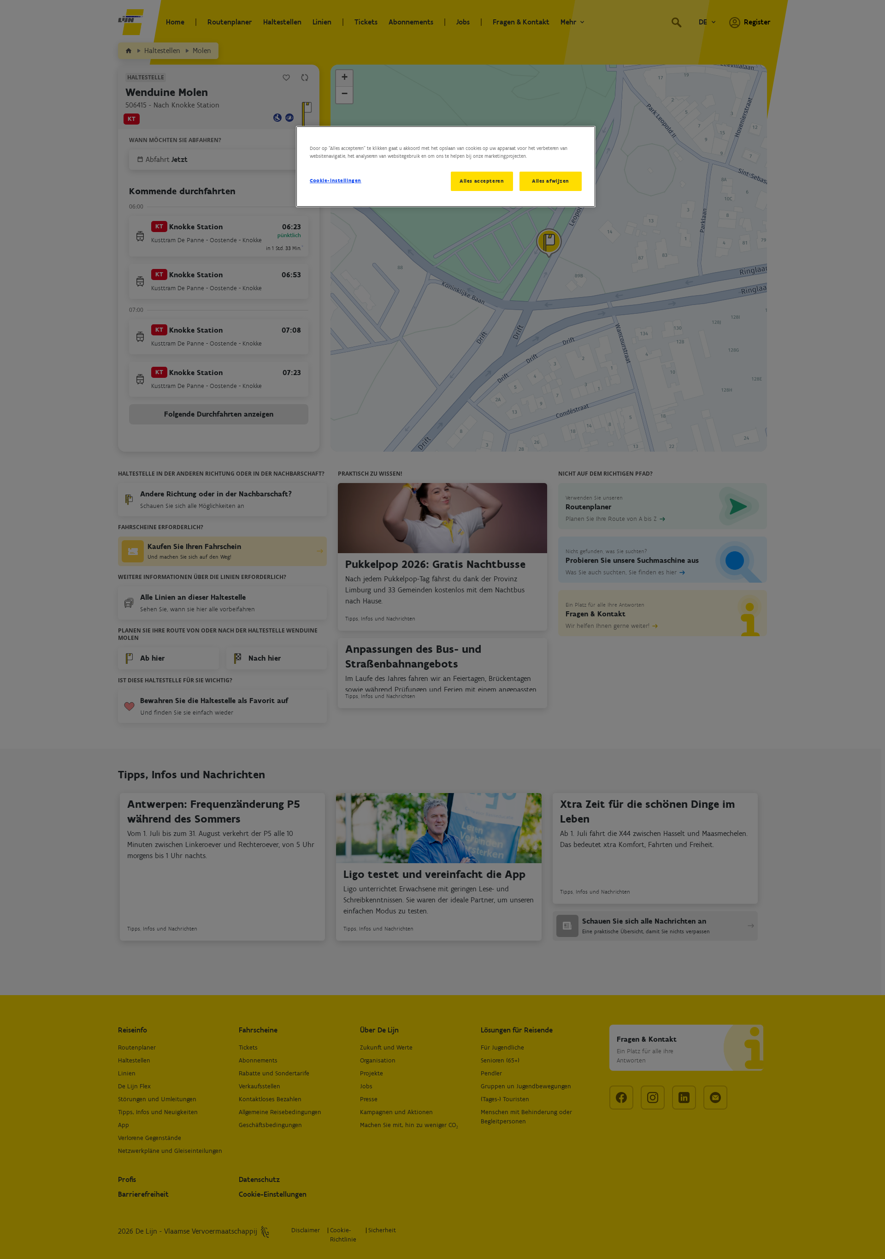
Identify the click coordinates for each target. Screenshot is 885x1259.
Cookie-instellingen (335, 180)
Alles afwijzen (550, 181)
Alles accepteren (482, 181)
